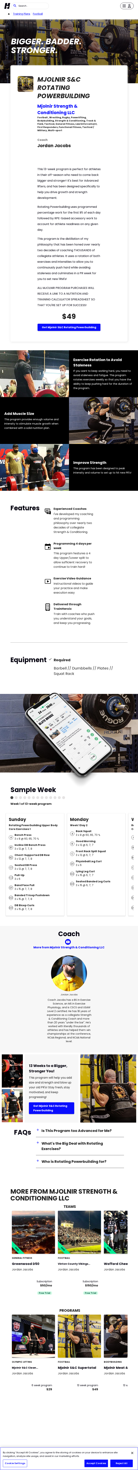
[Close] (132, 1453)
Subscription (44, 1281)
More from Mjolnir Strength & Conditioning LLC (69, 947)
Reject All (121, 1463)
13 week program (87, 1385)
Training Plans (21, 14)
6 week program (42, 1385)
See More (42, 1247)
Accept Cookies (96, 1463)
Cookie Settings (15, 1463)
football (38, 14)
